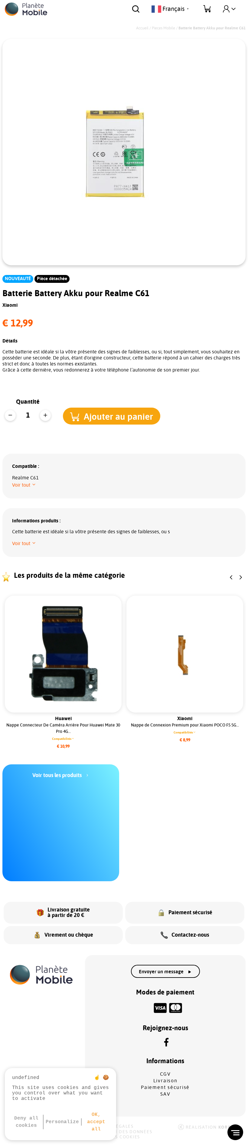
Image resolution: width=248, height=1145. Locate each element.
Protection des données (119, 1132)
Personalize (62, 1122)
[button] (111, 416)
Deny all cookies (26, 1122)
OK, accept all (96, 1122)
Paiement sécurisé (165, 1087)
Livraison (165, 1080)
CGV (165, 1074)
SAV (165, 1094)
